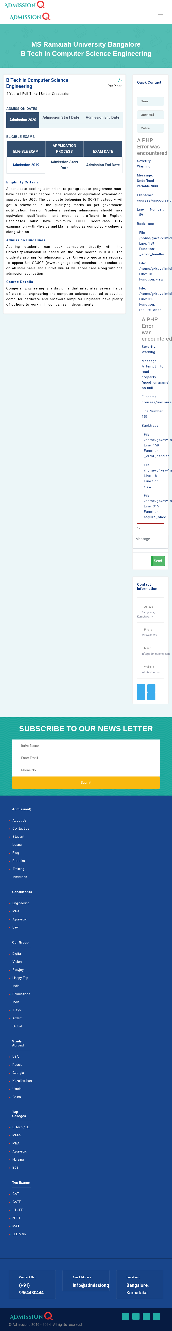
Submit (86, 783)
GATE (17, 1202)
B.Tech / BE (21, 1127)
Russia (17, 1065)
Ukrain (17, 1089)
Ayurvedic (20, 919)
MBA (16, 911)
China (17, 1097)
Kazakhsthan (22, 1081)
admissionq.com (152, 672)
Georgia (18, 1073)
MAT (16, 1226)
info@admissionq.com (156, 653)
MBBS (17, 1135)
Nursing (18, 1159)
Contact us (21, 828)
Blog (16, 853)
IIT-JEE (18, 1210)
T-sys (17, 1010)
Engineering (21, 903)
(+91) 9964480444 (31, 1289)
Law (16, 927)
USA (16, 1057)
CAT (16, 1194)
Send (158, 561)
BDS (16, 1168)
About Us (19, 820)
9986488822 (149, 635)
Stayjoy (18, 970)
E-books (19, 861)
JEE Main (19, 1234)
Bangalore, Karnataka (138, 1289)
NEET (17, 1218)
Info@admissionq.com (96, 1285)
